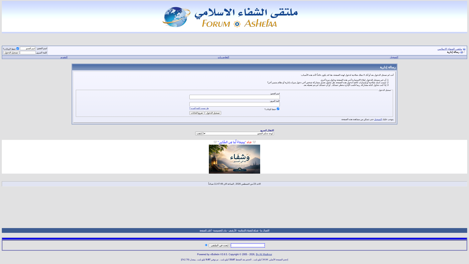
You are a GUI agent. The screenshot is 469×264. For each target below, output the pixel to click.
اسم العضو (42, 48)
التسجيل (394, 57)
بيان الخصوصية (220, 230)
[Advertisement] (234, 207)
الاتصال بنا (264, 230)
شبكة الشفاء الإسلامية (248, 230)
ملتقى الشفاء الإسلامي (449, 48)
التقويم (64, 57)
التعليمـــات (223, 57)
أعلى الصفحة (205, 230)
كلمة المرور (41, 52)
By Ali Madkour (264, 254)
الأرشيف (232, 230)
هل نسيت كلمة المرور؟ (199, 108)
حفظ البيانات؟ (9, 49)
